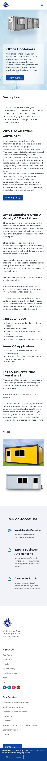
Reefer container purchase (15, 711)
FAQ (5, 682)
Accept (18, 757)
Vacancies (7, 659)
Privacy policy (9, 668)
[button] (23, 452)
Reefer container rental (13, 707)
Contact (6, 734)
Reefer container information (16, 702)
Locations (7, 721)
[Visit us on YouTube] (19, 687)
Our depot (7, 716)
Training (6, 664)
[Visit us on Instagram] (14, 687)
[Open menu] (42, 5)
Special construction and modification (20, 725)
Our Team (7, 655)
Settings (7, 757)
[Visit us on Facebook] (5, 687)
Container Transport (12, 730)
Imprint (6, 677)
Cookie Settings (10, 673)
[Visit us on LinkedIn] (9, 687)
